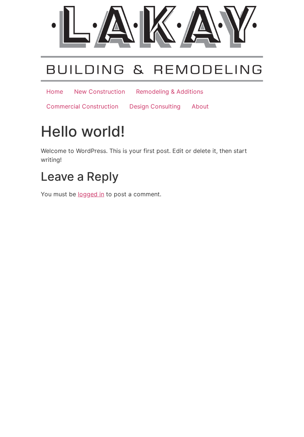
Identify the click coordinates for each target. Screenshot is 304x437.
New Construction (99, 91)
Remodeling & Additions (169, 91)
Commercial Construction (82, 106)
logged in (91, 194)
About (200, 106)
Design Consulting (155, 106)
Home (54, 91)
